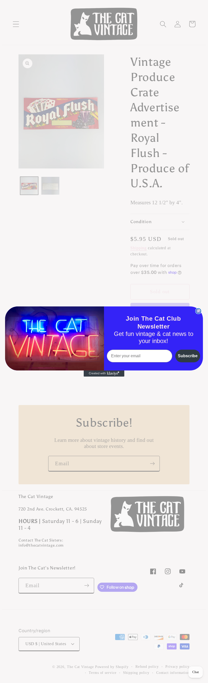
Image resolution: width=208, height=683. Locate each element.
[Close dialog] (198, 311)
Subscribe (188, 356)
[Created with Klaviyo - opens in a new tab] (104, 373)
